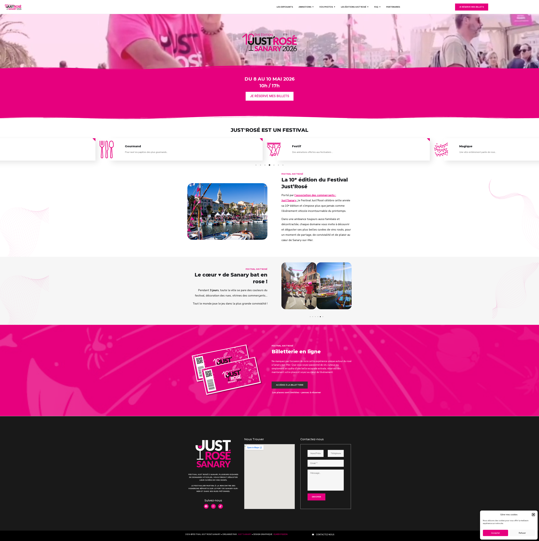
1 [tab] (256, 165)
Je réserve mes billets (471, 7)
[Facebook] (206, 506)
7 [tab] (283, 165)
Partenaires (393, 7)
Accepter (495, 533)
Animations (305, 7)
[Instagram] (213, 506)
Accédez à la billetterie (289, 385)
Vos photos (326, 7)
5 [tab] (274, 165)
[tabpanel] (353, 152)
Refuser (522, 533)
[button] (533, 514)
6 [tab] (278, 165)
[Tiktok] (220, 506)
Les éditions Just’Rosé (353, 7)
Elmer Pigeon (280, 534)
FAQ (376, 7)
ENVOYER (316, 497)
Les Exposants (285, 7)
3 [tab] (265, 165)
